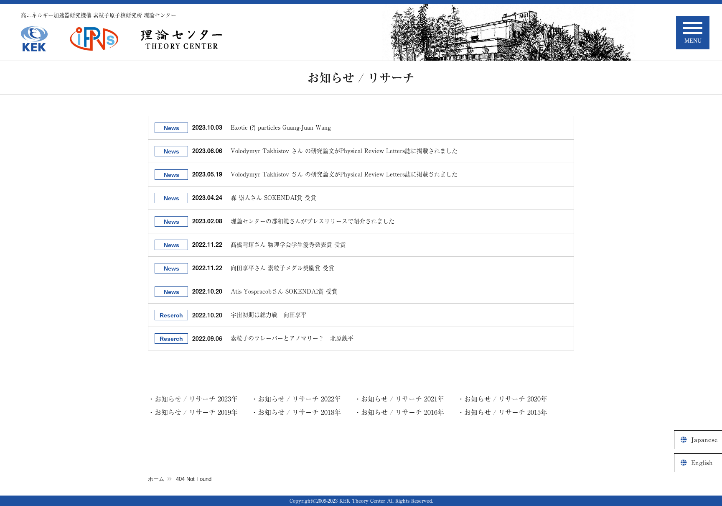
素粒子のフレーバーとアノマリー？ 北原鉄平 (292, 338)
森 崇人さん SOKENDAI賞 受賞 (273, 198)
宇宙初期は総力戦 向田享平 (269, 315)
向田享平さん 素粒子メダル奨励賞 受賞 (282, 268)
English (702, 463)
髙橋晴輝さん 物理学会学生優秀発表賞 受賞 (288, 245)
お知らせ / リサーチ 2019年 (196, 412)
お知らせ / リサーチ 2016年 (402, 412)
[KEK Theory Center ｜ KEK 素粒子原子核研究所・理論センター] (182, 38)
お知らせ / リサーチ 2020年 (505, 399)
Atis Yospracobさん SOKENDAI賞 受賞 (284, 291)
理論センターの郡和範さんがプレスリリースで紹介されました (312, 221)
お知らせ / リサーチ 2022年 (299, 399)
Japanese (704, 440)
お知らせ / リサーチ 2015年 (505, 412)
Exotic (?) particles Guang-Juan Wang (281, 127)
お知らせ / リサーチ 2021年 (402, 399)
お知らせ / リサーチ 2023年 (196, 399)
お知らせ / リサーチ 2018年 (299, 412)
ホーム (156, 479)
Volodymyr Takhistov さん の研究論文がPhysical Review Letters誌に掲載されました (344, 151)
